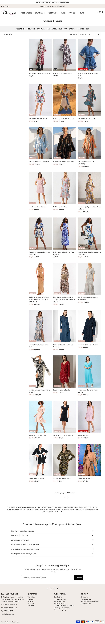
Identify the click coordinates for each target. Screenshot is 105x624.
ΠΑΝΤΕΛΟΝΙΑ (52, 29)
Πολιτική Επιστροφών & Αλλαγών (64, 605)
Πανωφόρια (31, 605)
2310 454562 (61, 6)
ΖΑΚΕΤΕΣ (72, 29)
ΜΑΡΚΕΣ (72, 13)
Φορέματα (31, 599)
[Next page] (68, 497)
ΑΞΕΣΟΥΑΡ (52, 13)
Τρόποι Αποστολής (59, 603)
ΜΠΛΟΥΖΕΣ (31, 29)
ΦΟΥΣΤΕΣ (80, 29)
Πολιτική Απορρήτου (60, 599)
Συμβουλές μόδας (86, 603)
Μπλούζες (31, 601)
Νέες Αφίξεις (85, 509)
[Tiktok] (8, 6)
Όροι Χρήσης (58, 597)
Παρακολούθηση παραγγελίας (90, 601)
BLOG (82, 13)
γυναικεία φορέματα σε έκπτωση (52, 511)
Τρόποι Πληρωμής (59, 601)
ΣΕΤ (87, 29)
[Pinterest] (5, 6)
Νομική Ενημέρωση (60, 610)
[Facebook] (1, 6)
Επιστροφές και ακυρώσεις (62, 608)
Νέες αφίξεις (31, 597)
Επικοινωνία (84, 597)
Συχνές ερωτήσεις (86, 599)
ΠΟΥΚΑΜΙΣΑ (41, 29)
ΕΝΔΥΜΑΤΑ (39, 13)
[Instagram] (3, 6)
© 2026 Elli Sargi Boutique (9, 622)
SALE (63, 13)
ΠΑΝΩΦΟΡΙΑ (63, 29)
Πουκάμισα (31, 603)
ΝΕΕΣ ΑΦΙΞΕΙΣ (26, 13)
